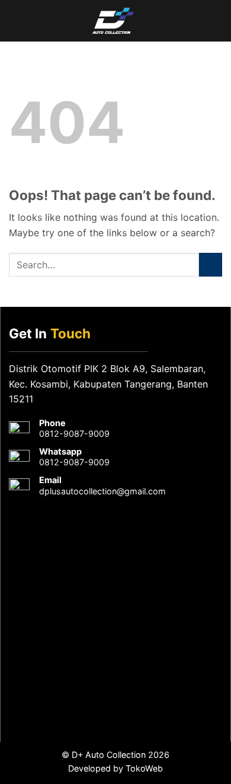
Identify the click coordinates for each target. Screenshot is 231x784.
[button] (13, 20)
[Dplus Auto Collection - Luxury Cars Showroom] (113, 21)
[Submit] (210, 264)
